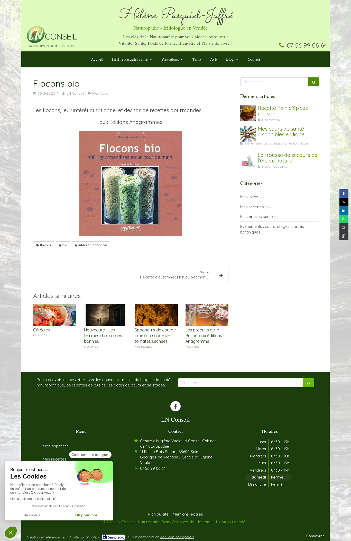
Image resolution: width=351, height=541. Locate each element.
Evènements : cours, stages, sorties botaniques (272, 229)
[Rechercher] (313, 81)
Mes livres (249, 196)
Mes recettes (252, 206)
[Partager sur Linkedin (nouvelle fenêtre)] (343, 210)
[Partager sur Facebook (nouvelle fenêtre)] (343, 193)
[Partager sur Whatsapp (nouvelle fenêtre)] (343, 219)
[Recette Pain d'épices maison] (248, 113)
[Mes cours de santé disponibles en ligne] (248, 134)
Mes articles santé (256, 216)
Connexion (315, 536)
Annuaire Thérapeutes (177, 537)
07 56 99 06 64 (307, 45)
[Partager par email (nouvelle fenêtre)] (343, 227)
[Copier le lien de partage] (343, 236)
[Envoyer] (308, 382)
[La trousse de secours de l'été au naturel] (248, 160)
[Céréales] (54, 315)
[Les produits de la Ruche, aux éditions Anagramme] (207, 315)
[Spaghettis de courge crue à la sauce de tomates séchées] (156, 315)
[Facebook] (175, 406)
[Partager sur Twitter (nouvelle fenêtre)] (343, 202)
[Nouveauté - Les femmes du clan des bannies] (105, 315)
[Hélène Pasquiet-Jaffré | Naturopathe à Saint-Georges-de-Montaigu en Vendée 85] (52, 36)
